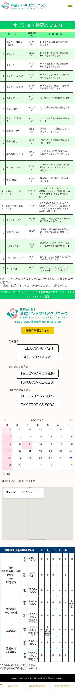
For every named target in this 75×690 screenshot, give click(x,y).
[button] (37, 357)
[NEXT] (70, 420)
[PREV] (5, 420)
